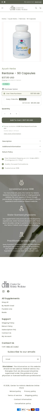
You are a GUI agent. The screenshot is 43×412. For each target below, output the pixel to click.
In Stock (5, 84)
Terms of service (15, 395)
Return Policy (7, 326)
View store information (12, 134)
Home (4, 19)
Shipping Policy (8, 323)
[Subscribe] (37, 359)
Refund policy (15, 391)
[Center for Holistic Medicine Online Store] (19, 8)
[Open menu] (2, 8)
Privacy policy (30, 391)
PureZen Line (7, 309)
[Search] (36, 8)
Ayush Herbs (12, 19)
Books (4, 312)
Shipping (4, 80)
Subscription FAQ (9, 330)
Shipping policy (31, 395)
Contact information (23, 399)
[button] (21, 141)
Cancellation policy (23, 403)
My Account (7, 336)
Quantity (6, 109)
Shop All (5, 302)
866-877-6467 (38, 2)
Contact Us (6, 333)
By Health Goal (8, 306)
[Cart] (40, 8)
